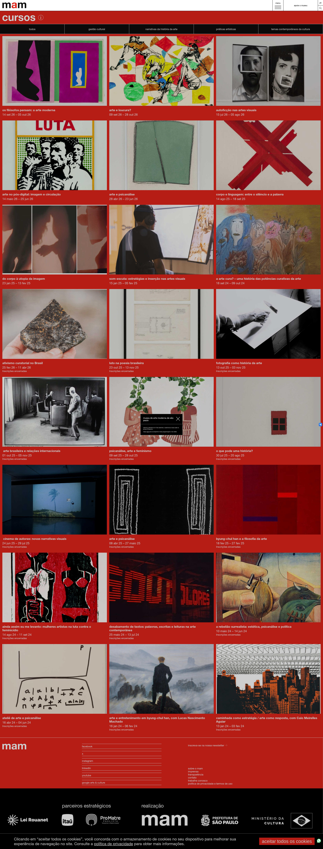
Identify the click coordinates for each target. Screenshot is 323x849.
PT (320, 2)
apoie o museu (300, 5)
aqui (148, 431)
